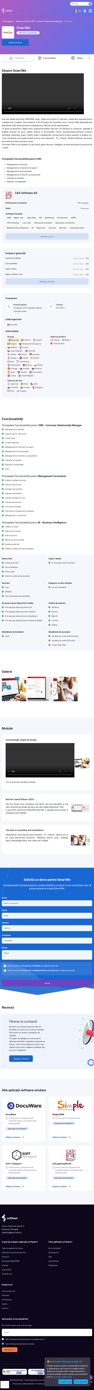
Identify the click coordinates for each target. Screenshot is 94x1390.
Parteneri (5, 1295)
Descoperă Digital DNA (10, 1261)
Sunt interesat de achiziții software (20, 1344)
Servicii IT (5, 1257)
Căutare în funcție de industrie (14, 1253)
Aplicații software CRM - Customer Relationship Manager (39, 21)
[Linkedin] (91, 1381)
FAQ (50, 1257)
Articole (5, 1265)
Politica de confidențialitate (23, 1384)
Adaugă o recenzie (47, 282)
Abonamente (53, 1253)
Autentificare (53, 1261)
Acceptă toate (65, 1382)
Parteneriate (7, 1300)
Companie (6, 935)
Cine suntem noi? (8, 1291)
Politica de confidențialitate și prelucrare (40, 970)
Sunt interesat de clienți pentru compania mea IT (25, 1339)
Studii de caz (7, 1274)
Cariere (4, 1304)
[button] (89, 58)
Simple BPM (58, 1114)
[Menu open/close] (90, 11)
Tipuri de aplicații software (12, 1248)
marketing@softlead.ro (12, 1232)
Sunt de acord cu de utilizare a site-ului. (33, 966)
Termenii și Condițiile (31, 966)
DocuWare (11, 1114)
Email (4, 910)
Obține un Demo (13, 1137)
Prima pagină (8, 21)
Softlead (19, 1380)
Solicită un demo (15, 43)
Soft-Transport (13, 1163)
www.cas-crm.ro (47, 236)
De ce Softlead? (54, 1248)
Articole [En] (6, 1270)
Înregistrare (53, 1265)
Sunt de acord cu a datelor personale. (41, 970)
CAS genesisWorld (61, 1163)
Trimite (47, 983)
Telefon (5, 923)
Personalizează (81, 1382)
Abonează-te (9, 1350)
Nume (4, 898)
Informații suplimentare (62, 1377)
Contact (5, 1308)
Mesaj (4, 948)
